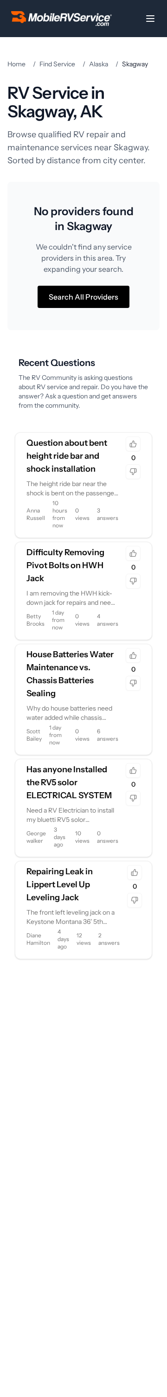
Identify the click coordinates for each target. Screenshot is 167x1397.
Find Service (57, 64)
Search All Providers (83, 296)
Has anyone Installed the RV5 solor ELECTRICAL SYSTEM (69, 782)
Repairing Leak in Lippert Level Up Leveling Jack (59, 884)
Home (16, 64)
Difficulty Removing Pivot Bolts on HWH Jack (65, 565)
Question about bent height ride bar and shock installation (66, 456)
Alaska (98, 64)
